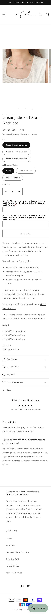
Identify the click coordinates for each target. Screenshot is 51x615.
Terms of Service (14, 573)
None (8, 171)
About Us (10, 546)
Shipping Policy (13, 559)
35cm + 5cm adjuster (16, 145)
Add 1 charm (25, 171)
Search (9, 539)
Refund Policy (12, 566)
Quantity (6, 184)
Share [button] (8, 390)
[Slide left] (19, 108)
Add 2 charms (13, 178)
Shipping (16, 134)
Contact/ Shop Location (17, 552)
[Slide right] (32, 108)
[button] (3, 14)
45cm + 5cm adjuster (16, 159)
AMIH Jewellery (22, 610)
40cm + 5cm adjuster (16, 152)
